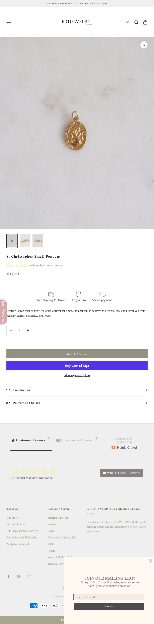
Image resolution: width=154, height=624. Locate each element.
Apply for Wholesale (18, 544)
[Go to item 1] (12, 241)
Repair (51, 550)
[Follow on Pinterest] (29, 576)
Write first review (123, 472)
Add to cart (77, 353)
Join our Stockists (16, 524)
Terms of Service (57, 563)
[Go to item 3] (37, 241)
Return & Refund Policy (61, 557)
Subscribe (109, 606)
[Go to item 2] (24, 241)
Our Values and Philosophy (21, 537)
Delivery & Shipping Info (62, 537)
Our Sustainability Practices (22, 530)
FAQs (51, 530)
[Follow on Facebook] (8, 576)
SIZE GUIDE (55, 544)
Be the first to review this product (32, 478)
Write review (36, 265)
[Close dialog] (150, 561)
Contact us (53, 524)
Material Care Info (58, 517)
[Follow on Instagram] (19, 576)
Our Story (12, 517)
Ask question (55, 265)
